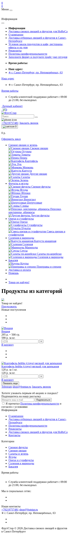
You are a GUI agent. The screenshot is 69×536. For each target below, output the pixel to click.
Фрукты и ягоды (18, 183)
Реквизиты (15, 50)
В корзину (7, 344)
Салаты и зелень (18, 453)
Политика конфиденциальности (27, 53)
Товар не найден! (18, 282)
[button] (7, 78)
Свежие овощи (17, 450)
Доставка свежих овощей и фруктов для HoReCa (38, 31)
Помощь (13, 273)
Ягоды (12, 456)
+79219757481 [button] (10, 509)
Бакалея (13, 260)
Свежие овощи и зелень (22, 145)
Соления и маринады (21, 237)
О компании (15, 34)
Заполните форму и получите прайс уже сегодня (37, 57)
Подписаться (43, 400)
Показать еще (10, 383)
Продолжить (9, 306)
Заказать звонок (28, 122)
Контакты (14, 435)
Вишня (5, 331)
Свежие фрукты (18, 447)
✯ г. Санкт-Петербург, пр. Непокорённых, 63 (35, 72)
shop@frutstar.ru (28, 509)
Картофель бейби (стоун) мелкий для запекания (30, 366)
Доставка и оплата (19, 269)
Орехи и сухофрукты (21, 218)
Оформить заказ (11, 138)
